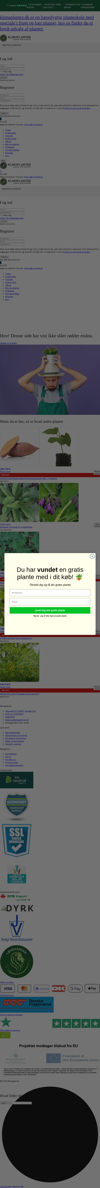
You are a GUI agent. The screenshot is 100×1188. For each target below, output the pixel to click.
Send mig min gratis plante (50, 610)
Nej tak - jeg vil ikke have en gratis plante (50, 616)
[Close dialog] (92, 556)
